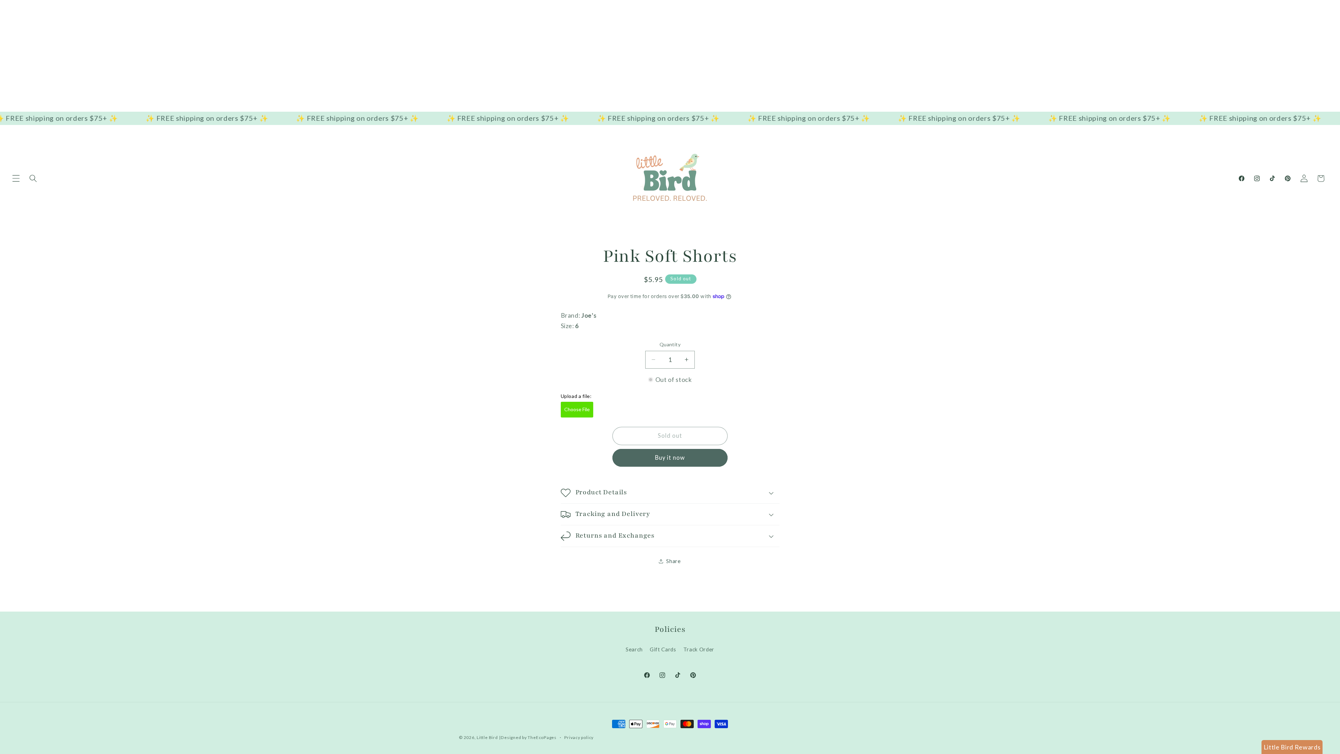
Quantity (670, 344)
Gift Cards (663, 649)
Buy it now (670, 457)
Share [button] (673, 561)
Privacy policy (579, 737)
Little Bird (487, 737)
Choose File (577, 409)
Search (634, 649)
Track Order (698, 649)
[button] (16, 178)
